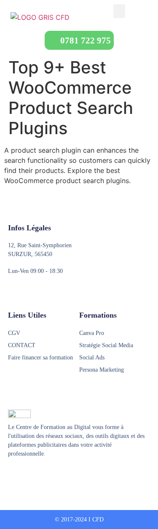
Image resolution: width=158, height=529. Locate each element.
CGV (14, 333)
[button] (119, 11)
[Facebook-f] (12, 474)
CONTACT (21, 345)
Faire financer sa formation (40, 357)
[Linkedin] (44, 474)
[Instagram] (28, 474)
